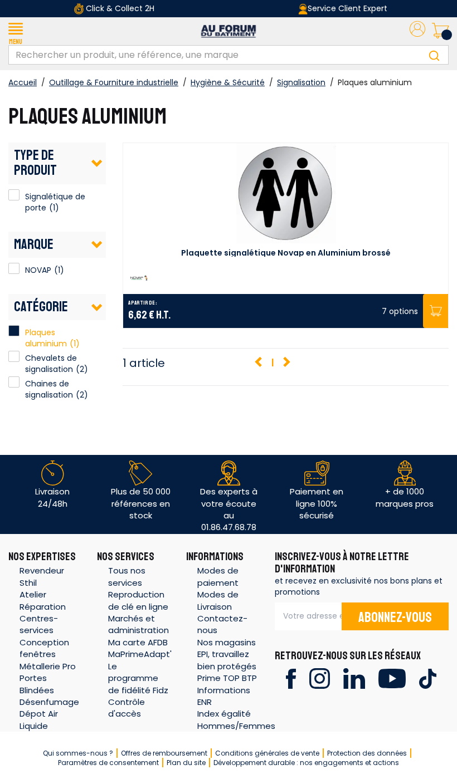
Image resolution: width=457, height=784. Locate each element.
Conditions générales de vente (267, 753)
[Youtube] (392, 678)
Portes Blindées (37, 683)
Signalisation (301, 82)
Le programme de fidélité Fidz (138, 678)
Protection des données (367, 753)
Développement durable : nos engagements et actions (306, 762)
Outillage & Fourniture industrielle (113, 82)
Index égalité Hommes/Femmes (236, 719)
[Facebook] (290, 678)
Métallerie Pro (48, 666)
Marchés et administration (138, 624)
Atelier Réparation (43, 600)
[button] (15, 31)
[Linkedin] (354, 678)
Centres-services (39, 624)
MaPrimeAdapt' (140, 654)
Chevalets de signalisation (51, 363)
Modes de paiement (218, 576)
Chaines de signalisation (49, 389)
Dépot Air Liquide (39, 719)
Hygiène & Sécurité (228, 82)
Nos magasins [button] (226, 642)
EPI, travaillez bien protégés (226, 660)
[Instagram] (319, 678)
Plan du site (186, 762)
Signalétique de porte (14, 194)
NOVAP (14, 268)
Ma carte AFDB (138, 642)
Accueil (22, 82)
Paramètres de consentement (108, 762)
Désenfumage (49, 702)
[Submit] (434, 55)
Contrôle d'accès (126, 707)
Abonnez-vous (395, 617)
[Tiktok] (427, 678)
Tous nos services (126, 576)
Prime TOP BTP (227, 678)
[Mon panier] (440, 31)
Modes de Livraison (218, 600)
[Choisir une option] (435, 310)
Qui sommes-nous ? (78, 753)
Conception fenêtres (44, 648)
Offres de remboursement (164, 753)
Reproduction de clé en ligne (138, 600)
